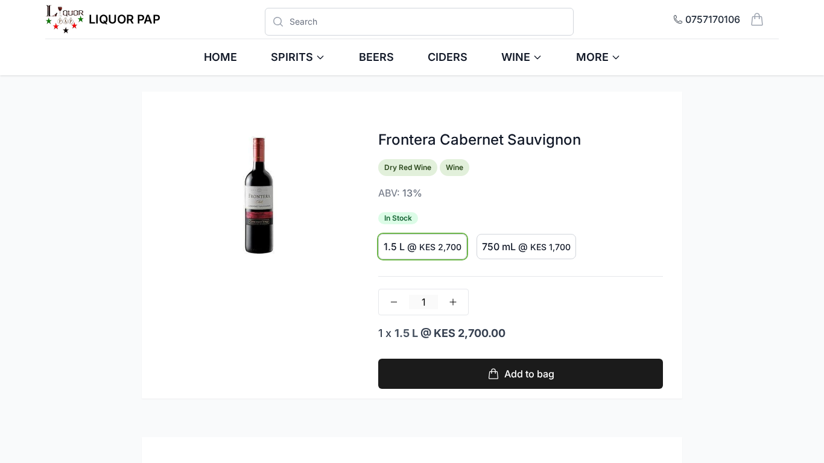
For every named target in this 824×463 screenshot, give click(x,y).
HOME (220, 57)
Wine (515, 57)
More (592, 57)
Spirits (292, 57)
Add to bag (529, 374)
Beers (376, 57)
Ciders (447, 57)
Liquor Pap (124, 19)
